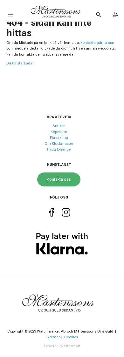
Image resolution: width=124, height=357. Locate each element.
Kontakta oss (59, 179)
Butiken (58, 126)
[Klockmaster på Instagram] (66, 213)
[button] (10, 16)
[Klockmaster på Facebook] (52, 213)
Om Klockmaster (59, 143)
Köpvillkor (59, 132)
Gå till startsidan (20, 63)
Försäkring (59, 137)
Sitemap (53, 337)
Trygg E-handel (59, 149)
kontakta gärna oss (97, 42)
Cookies (71, 337)
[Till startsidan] (62, 299)
